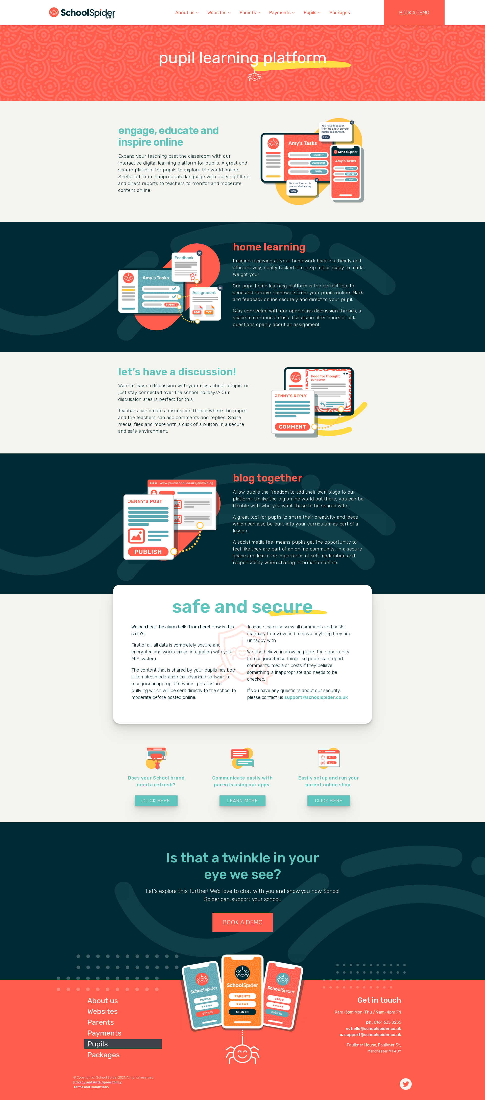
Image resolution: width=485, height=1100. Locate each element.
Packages (339, 12)
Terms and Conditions (91, 1087)
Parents (100, 1022)
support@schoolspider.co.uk (316, 697)
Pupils (310, 12)
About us (102, 1000)
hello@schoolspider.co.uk (376, 1028)
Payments (104, 1033)
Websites (102, 1011)
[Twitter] (406, 1084)
